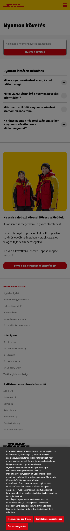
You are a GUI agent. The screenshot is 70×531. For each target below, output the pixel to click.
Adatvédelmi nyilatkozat (37, 509)
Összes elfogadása (17, 526)
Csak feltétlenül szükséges (49, 519)
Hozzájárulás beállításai (19, 519)
